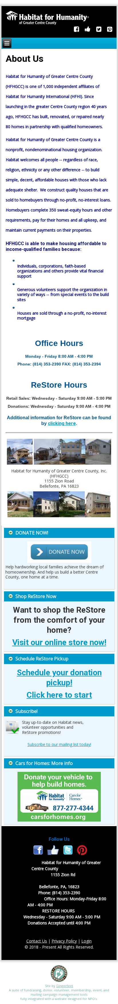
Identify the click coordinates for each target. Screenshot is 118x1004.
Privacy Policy (64, 941)
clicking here (62, 423)
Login (86, 941)
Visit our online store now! (59, 642)
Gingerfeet (64, 986)
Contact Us (36, 941)
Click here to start (59, 695)
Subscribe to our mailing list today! (59, 744)
